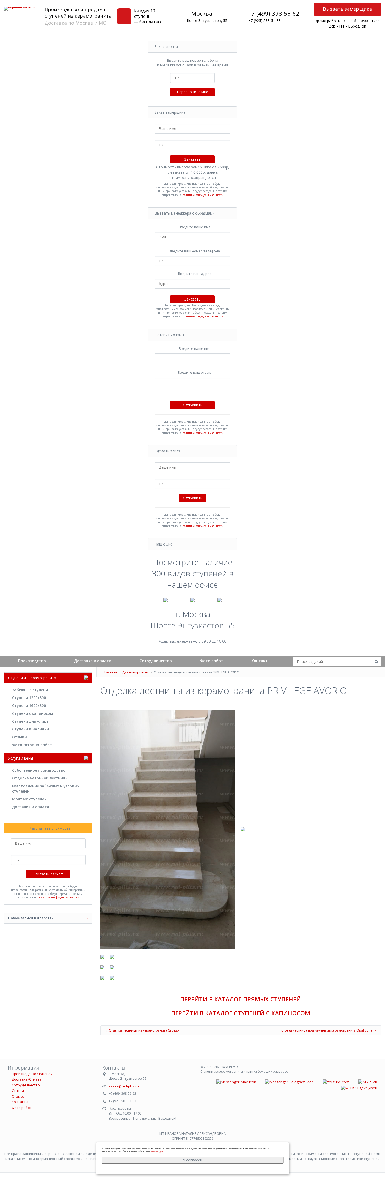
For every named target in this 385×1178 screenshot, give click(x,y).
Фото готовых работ (32, 744)
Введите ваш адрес (194, 273)
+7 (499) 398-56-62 (273, 13)
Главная (110, 672)
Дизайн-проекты (135, 672)
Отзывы (19, 736)
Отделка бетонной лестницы (40, 778)
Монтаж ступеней (29, 799)
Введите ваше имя (194, 227)
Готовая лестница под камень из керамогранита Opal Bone (326, 1030)
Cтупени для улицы (31, 721)
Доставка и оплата (92, 660)
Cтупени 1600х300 (29, 705)
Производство (32, 660)
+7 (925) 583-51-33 (264, 20)
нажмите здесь (157, 1151)
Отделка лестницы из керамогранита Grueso (143, 1030)
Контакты (261, 660)
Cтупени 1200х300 (29, 697)
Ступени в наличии (30, 729)
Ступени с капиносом (32, 713)
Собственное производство (38, 770)
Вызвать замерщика (347, 9)
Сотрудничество (156, 660)
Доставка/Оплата (27, 1079)
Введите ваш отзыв (194, 372)
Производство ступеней (32, 1073)
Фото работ (211, 660)
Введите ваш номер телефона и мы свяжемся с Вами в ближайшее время (192, 63)
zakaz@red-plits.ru (124, 1086)
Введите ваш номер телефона (194, 251)
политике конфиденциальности (202, 195)
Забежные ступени (30, 689)
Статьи (18, 1090)
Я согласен (192, 1160)
